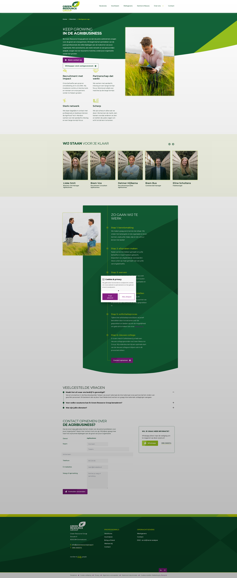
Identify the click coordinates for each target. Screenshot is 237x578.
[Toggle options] (118, 290)
